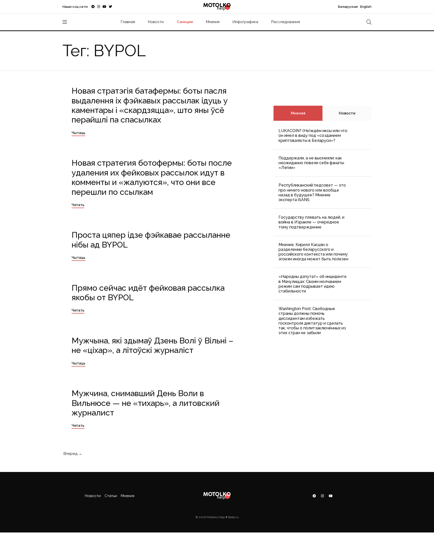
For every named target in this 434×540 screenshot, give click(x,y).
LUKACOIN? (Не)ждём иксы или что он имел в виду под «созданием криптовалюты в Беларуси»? (313, 135)
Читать (78, 205)
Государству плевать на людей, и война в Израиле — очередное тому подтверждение (311, 222)
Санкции (185, 22)
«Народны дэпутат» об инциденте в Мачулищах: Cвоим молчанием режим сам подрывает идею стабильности (313, 283)
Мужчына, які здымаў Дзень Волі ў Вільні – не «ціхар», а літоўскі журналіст (152, 345)
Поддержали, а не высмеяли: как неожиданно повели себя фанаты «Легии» (311, 163)
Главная (128, 22)
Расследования (285, 22)
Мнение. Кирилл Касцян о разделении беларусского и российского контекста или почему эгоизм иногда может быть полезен (313, 252)
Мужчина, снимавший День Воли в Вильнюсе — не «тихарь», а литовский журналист (146, 403)
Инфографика (245, 22)
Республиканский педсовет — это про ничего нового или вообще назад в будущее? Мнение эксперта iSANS (312, 192)
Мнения (213, 22)
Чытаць (78, 133)
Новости (156, 22)
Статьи (110, 496)
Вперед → (72, 453)
